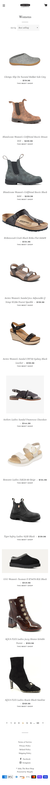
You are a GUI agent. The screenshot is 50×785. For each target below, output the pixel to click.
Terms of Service (25, 742)
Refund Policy (25, 749)
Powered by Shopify (25, 772)
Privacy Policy (25, 746)
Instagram (26, 763)
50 (38, 723)
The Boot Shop (28, 768)
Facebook (26, 759)
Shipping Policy (25, 753)
